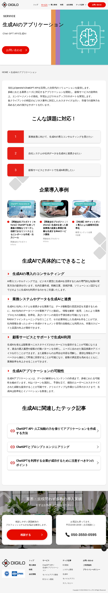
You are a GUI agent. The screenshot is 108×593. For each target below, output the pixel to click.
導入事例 (32, 565)
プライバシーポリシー (91, 570)
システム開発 (68, 570)
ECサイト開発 (48, 579)
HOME (5, 72)
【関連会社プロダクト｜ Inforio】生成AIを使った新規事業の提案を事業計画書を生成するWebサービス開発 (55, 228)
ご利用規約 (87, 565)
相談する (25, 534)
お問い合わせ (97, 5)
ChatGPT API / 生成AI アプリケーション (50, 567)
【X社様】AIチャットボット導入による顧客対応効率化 (87, 225)
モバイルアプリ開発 (50, 575)
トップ (31, 560)
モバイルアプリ (69, 579)
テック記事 (67, 560)
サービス (46, 560)
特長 (30, 570)
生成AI (65, 574)
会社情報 (32, 574)
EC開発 (65, 565)
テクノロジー (68, 583)
